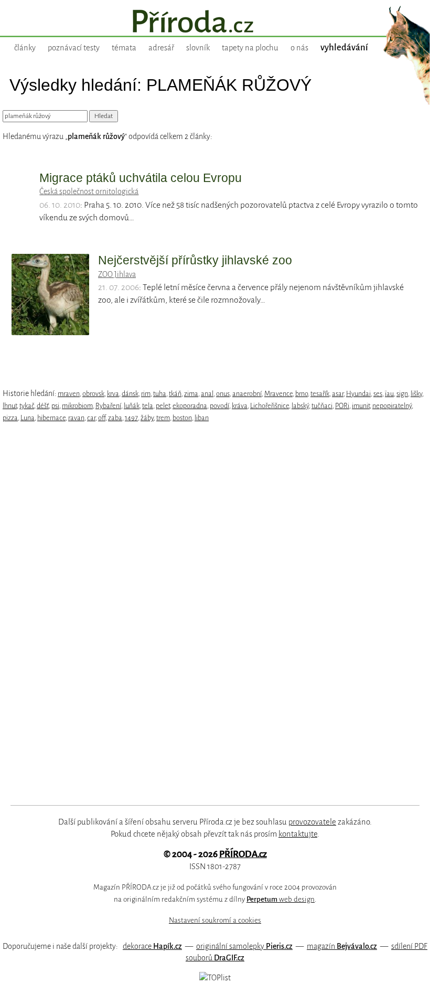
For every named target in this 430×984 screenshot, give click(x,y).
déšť (43, 406)
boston (182, 418)
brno (301, 394)
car (91, 418)
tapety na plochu (250, 48)
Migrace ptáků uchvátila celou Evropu (140, 178)
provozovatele (312, 822)
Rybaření (108, 406)
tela (147, 406)
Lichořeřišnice (269, 406)
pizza (10, 418)
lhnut (10, 406)
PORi (342, 406)
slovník (198, 48)
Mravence (278, 394)
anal (207, 394)
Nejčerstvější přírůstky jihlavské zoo (195, 260)
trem (163, 418)
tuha (159, 394)
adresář (161, 48)
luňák (131, 406)
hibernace (51, 418)
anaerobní (247, 394)
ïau (389, 394)
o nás (299, 48)
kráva (240, 406)
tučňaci (321, 406)
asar (337, 394)
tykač (26, 406)
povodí (219, 406)
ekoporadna (190, 406)
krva (113, 394)
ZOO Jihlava (117, 274)
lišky (416, 394)
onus (223, 394)
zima (191, 394)
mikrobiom (77, 406)
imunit (361, 406)
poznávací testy (74, 48)
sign (402, 394)
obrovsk (93, 394)
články (25, 48)
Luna (27, 418)
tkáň (175, 394)
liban (202, 418)
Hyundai (358, 394)
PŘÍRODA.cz (243, 854)
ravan (76, 418)
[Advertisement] (202, 614)
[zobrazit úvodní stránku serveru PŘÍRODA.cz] (215, 22)
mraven (69, 394)
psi (55, 406)
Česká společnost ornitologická (88, 191)
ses (377, 394)
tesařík (319, 394)
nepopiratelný (392, 406)
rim (145, 394)
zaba (115, 418)
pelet (163, 406)
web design (280, 899)
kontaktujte (297, 834)
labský (300, 406)
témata (124, 48)
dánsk (130, 394)
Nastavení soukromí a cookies (215, 920)
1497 (131, 418)
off (101, 418)
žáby (147, 418)
